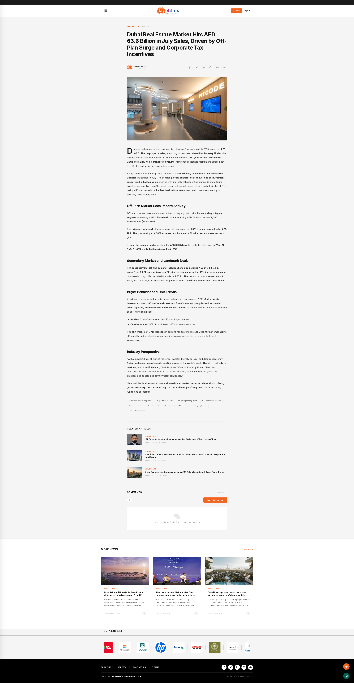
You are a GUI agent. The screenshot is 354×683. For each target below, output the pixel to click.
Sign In (247, 11)
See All (247, 549)
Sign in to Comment (215, 500)
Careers (122, 667)
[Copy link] (224, 67)
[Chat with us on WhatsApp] (346, 676)
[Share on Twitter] (196, 67)
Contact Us (139, 667)
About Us (106, 667)
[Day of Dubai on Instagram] (210, 67)
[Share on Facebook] (189, 67)
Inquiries (236, 11)
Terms (155, 667)
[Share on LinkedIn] (203, 67)
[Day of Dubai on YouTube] (217, 67)
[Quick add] (346, 666)
